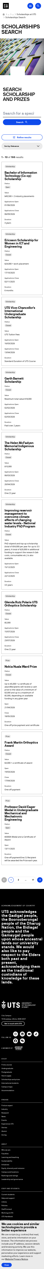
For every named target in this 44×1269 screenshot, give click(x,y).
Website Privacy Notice (16, 1259)
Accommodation (7, 1090)
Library (4, 1202)
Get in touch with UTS (13, 1024)
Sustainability (6, 1161)
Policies (4, 1205)
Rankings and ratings (9, 1175)
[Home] (3, 14)
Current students (8, 1194)
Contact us (5, 1220)
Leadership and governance (12, 1179)
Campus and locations (10, 1172)
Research (5, 1113)
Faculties (5, 1153)
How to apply (6, 1076)
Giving (3, 1135)
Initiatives (5, 1164)
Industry (4, 1109)
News (3, 1116)
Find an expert (7, 1105)
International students (10, 1083)
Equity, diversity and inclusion (12, 1168)
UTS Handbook (7, 1216)
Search (22, 122)
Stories (4, 1127)
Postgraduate (6, 1072)
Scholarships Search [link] (15, 17)
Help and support (8, 1198)
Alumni (4, 1131)
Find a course (6, 1065)
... (25, 880)
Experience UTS (7, 1124)
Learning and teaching (10, 1157)
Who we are (5, 1150)
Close (6, 1265)
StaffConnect (6, 1209)
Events (4, 1120)
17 (33, 880)
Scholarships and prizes (10, 1079)
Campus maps (6, 1087)
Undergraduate (7, 1068)
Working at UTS (7, 1213)
